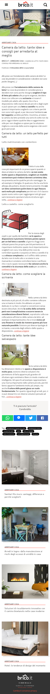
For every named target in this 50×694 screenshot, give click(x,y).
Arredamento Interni (35, 428)
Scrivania (35, 434)
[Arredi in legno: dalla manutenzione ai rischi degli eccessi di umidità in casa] (25, 542)
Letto (18, 431)
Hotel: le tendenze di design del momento (25, 666)
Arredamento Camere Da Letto (16, 428)
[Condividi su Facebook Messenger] (19, 418)
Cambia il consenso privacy (25, 690)
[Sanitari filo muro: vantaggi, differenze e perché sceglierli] (25, 485)
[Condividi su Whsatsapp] (7, 418)
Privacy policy (22, 687)
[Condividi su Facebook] (42, 418)
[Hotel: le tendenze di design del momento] (25, 657)
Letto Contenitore (8, 434)
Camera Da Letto (8, 431)
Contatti (29, 687)
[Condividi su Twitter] (30, 418)
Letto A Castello (28, 431)
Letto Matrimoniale (23, 434)
